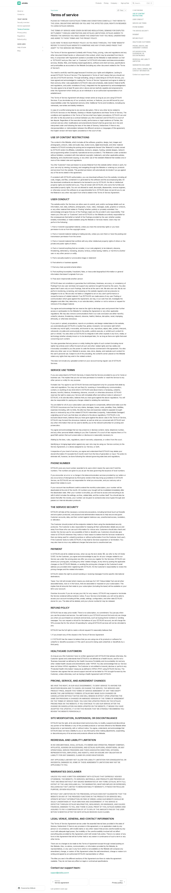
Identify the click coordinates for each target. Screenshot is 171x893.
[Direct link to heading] (49, 137)
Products (99, 3)
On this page (138, 10)
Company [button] (114, 3)
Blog (18, 51)
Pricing (106, 3)
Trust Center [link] (54, 10)
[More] (125, 10)
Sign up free (125, 3)
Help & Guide (21, 47)
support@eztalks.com (59, 873)
